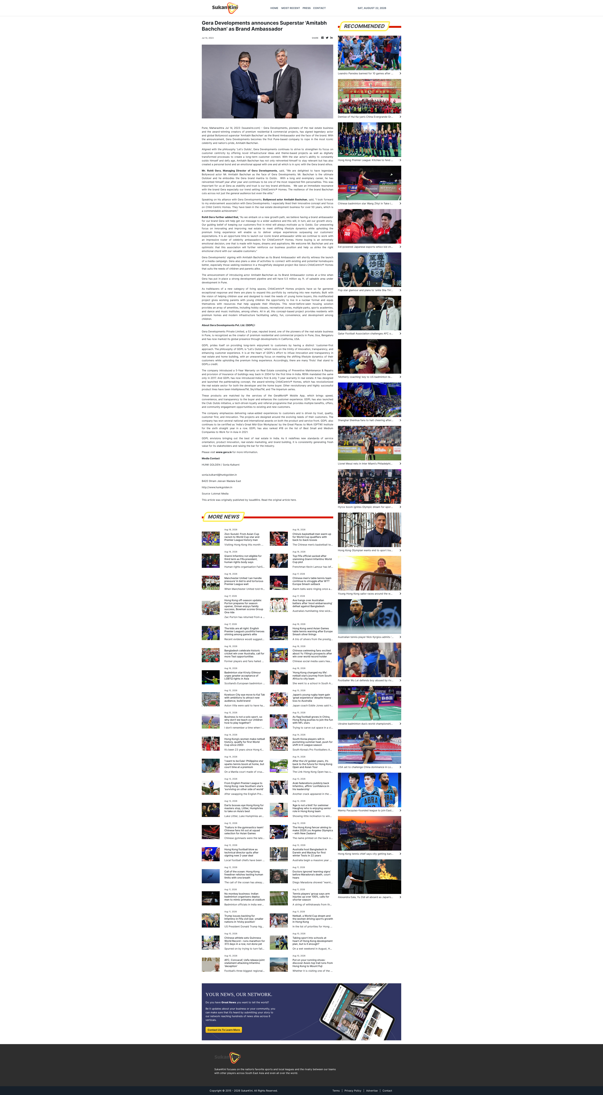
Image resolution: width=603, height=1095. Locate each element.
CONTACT (319, 8)
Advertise (372, 1090)
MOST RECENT (290, 8)
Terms (336, 1090)
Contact (387, 1090)
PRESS (307, 8)
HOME (274, 8)
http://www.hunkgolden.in (217, 487)
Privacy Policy (353, 1090)
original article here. (284, 499)
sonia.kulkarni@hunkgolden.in (219, 474)
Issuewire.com (250, 127)
